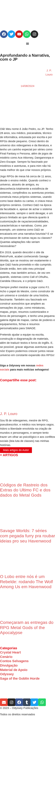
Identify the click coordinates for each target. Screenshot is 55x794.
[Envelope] (4, 702)
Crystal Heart (10, 652)
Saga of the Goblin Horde (20, 678)
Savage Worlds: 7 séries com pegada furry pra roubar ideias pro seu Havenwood (27, 535)
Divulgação (9, 665)
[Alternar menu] (27, 43)
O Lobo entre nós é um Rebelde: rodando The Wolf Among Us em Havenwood (26, 581)
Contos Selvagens (14, 661)
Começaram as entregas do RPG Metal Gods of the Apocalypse (26, 627)
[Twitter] (11, 34)
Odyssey (7, 674)
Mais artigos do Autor (16, 450)
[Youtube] (19, 34)
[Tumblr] (27, 702)
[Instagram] (34, 34)
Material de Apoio (13, 670)
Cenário (6, 657)
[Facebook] (4, 34)
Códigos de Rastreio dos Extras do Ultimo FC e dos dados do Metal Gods (25, 490)
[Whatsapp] (27, 34)
